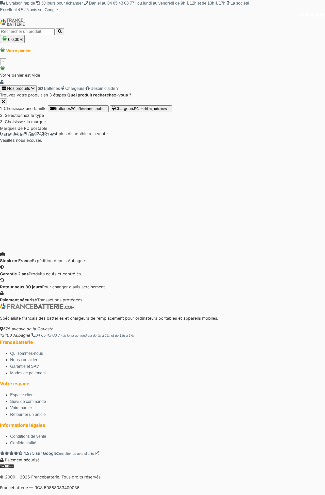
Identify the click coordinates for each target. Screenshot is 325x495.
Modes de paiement (28, 373)
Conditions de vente (28, 436)
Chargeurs (74, 88)
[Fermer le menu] (3, 101)
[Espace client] (2, 82)
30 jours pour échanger (62, 3)
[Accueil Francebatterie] (37, 308)
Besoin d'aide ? (104, 88)
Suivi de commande (28, 401)
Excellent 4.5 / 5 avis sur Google (29, 10)
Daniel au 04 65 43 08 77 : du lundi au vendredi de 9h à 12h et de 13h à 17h (157, 3)
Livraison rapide (20, 3)
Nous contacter (23, 360)
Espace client (22, 395)
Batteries (51, 88)
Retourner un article (28, 414)
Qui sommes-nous (26, 353)
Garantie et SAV (24, 366)
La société (239, 3)
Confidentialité (23, 443)
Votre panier (21, 408)
